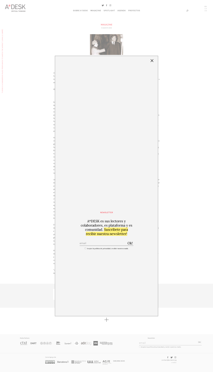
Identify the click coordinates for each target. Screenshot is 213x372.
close (152, 60)
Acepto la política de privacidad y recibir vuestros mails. (107, 249)
